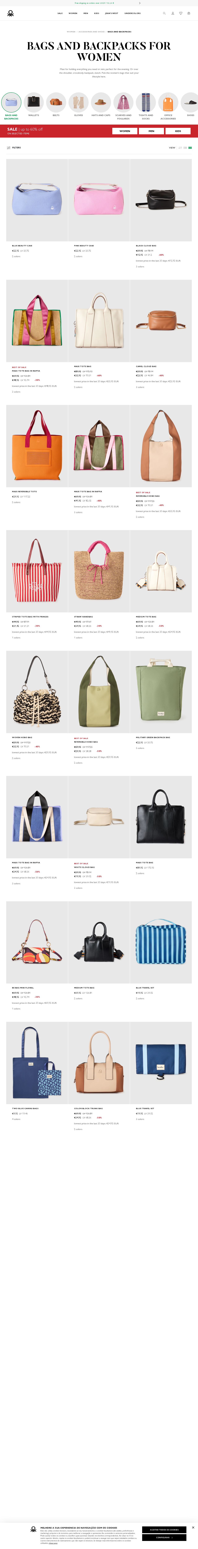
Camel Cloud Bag (146, 366)
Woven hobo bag (22, 737)
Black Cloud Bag (146, 245)
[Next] (139, 3)
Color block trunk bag (88, 1108)
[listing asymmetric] (180, 147)
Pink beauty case (84, 245)
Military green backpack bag (153, 737)
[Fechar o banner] (193, 1527)
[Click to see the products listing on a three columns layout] (190, 147)
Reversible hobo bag (148, 496)
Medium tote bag (146, 617)
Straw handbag (83, 617)
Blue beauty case (22, 245)
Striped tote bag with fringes (30, 617)
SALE (60, 13)
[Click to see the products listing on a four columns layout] (185, 147)
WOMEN (73, 13)
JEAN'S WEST (111, 13)
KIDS (96, 13)
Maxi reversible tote (24, 491)
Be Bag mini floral (23, 988)
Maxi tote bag (82, 366)
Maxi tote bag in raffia (26, 371)
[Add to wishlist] (11, 163)
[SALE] (99, 131)
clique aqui (53, 1543)
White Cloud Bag (84, 867)
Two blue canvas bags (25, 1108)
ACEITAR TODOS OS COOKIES (164, 1530)
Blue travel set (145, 988)
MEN (86, 13)
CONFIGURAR (163, 1537)
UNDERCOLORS (133, 13)
